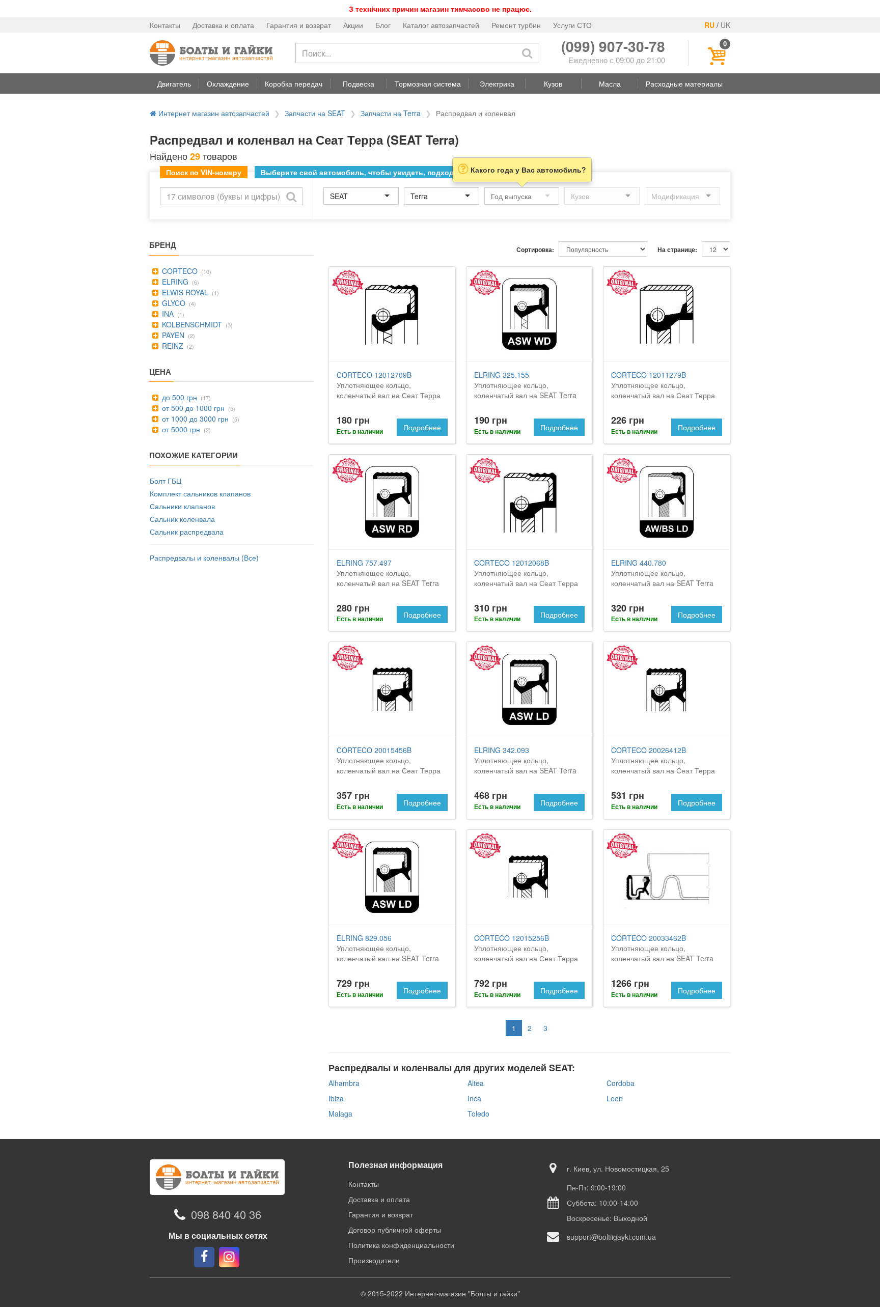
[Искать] (527, 53)
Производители (374, 1260)
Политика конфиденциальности (401, 1245)
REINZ (171, 346)
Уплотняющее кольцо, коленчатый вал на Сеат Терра (389, 385)
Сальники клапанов (182, 506)
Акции (353, 25)
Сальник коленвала (182, 519)
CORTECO (179, 271)
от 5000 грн (180, 429)
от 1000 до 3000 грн (194, 418)
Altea (476, 1083)
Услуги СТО (572, 25)
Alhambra (344, 1083)
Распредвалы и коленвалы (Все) (204, 557)
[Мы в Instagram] (229, 1257)
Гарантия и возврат (298, 25)
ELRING (174, 281)
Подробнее (422, 427)
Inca (474, 1098)
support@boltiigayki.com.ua (611, 1237)
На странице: (677, 249)
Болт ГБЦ (165, 481)
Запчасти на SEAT (315, 113)
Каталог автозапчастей (441, 25)
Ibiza (336, 1098)
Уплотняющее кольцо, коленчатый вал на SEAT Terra (525, 385)
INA (167, 314)
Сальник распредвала (187, 531)
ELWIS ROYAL (184, 292)
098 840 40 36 (226, 1214)
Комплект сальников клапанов (200, 493)
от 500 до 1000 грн (192, 408)
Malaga (340, 1113)
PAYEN (172, 335)
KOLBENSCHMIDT (191, 324)
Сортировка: (535, 249)
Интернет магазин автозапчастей (212, 113)
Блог (383, 25)
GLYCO (172, 303)
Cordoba (621, 1083)
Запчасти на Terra (391, 113)
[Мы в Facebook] (204, 1257)
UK (725, 25)
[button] (174, 83)
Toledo (478, 1113)
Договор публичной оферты (394, 1230)
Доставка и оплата (223, 25)
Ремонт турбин (516, 25)
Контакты (165, 25)
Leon (615, 1098)
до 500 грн (178, 397)
